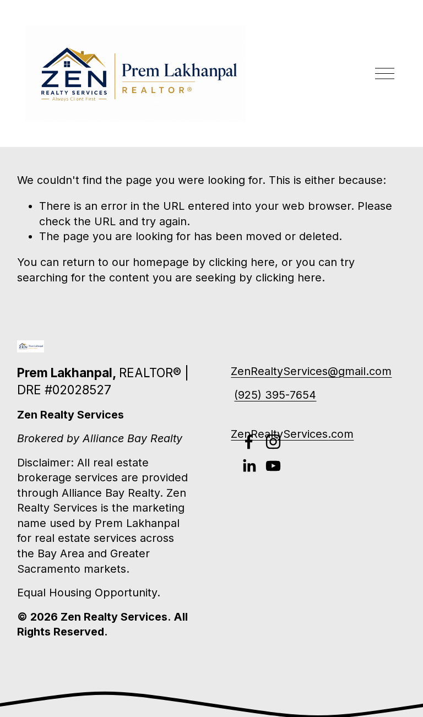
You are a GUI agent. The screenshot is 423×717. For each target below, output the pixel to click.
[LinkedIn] (249, 466)
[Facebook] (249, 441)
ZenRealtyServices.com (292, 434)
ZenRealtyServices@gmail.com (311, 371)
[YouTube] (273, 466)
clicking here (242, 262)
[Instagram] (273, 441)
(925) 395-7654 (275, 394)
